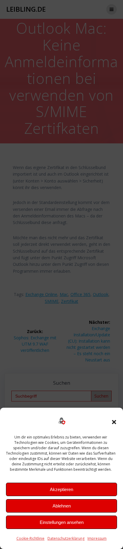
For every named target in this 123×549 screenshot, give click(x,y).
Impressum (97, 538)
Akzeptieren (61, 489)
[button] (114, 422)
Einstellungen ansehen (62, 522)
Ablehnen (62, 505)
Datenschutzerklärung (65, 538)
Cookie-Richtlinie (30, 538)
